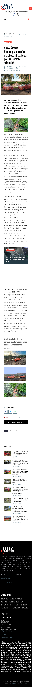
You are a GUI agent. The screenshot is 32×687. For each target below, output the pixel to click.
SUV (17, 431)
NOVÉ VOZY (19, 602)
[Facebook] (14, 14)
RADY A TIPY (4, 599)
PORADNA (12, 602)
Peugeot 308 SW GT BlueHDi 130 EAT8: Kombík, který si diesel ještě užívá (20, 453)
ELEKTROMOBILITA (6, 608)
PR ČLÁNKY (25, 608)
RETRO (11, 605)
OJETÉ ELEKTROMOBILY (16, 599)
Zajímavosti (12, 33)
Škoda (11, 431)
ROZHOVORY (4, 605)
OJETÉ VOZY (4, 602)
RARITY (17, 605)
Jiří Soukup (22, 67)
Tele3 (26, 683)
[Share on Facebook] (6, 412)
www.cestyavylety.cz (7, 582)
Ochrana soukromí (6, 634)
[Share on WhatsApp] (15, 412)
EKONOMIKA (16, 608)
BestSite (13, 683)
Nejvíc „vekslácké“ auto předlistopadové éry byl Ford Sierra (19, 481)
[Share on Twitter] (10, 412)
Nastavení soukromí (7, 638)
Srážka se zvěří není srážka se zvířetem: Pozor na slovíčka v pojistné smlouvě (20, 500)
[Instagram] (18, 14)
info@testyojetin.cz (6, 631)
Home (5, 33)
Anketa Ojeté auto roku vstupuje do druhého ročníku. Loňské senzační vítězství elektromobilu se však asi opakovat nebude (20, 490)
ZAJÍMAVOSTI (25, 605)
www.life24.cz (5, 578)
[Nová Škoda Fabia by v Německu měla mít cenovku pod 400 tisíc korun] (16, 255)
